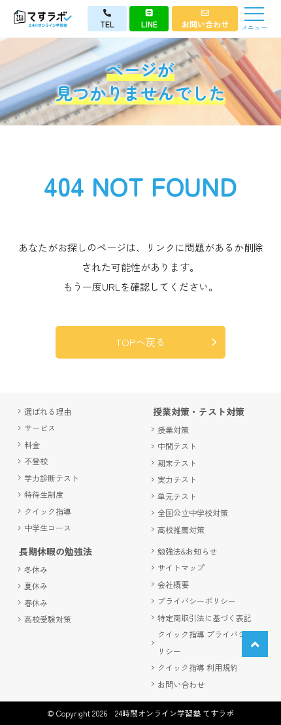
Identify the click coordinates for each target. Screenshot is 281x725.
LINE (149, 23)
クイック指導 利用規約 (197, 667)
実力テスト (177, 479)
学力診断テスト (51, 477)
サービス (40, 427)
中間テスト (177, 445)
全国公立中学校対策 (192, 512)
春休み (36, 602)
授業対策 (173, 429)
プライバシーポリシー (196, 600)
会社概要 (173, 584)
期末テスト (177, 462)
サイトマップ (181, 567)
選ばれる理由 (47, 411)
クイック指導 (47, 511)
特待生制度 (43, 494)
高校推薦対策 (181, 529)
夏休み (36, 585)
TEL (107, 23)
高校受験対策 (47, 618)
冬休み (36, 569)
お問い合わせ (205, 23)
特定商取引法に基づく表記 (204, 617)
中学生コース (47, 527)
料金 (32, 444)
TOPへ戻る (140, 342)
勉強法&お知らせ (187, 550)
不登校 (36, 460)
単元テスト (177, 496)
